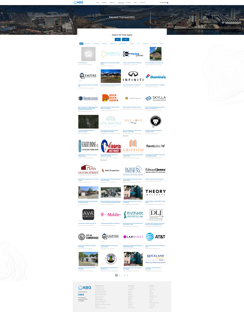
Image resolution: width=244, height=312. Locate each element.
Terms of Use (152, 304)
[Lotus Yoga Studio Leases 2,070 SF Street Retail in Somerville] (111, 122)
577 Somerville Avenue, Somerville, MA (109, 158)
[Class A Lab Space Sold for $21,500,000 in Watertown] (133, 146)
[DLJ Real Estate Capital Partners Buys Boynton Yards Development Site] (155, 214)
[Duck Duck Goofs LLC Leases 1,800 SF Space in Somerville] (111, 98)
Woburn (129, 301)
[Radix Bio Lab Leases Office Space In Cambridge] (133, 192)
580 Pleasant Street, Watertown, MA (131, 158)
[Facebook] (83, 295)
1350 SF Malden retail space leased (132, 107)
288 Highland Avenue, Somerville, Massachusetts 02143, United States (117, 133)
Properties (152, 292)
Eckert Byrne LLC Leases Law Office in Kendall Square (87, 155)
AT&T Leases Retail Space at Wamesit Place (155, 246)
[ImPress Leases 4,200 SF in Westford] (133, 54)
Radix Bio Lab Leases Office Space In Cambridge (132, 202)
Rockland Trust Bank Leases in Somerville (153, 268)
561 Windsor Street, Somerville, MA (131, 226)
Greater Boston (131, 287)
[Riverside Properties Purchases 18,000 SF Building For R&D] (88, 192)
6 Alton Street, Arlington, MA (151, 133)
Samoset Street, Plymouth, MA (107, 248)
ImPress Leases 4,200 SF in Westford (132, 63)
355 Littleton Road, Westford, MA (108, 86)
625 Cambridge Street (83, 204)
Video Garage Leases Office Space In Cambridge (132, 268)
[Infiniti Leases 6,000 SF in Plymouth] (133, 76)
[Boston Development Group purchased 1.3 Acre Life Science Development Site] (111, 192)
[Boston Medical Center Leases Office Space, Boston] (133, 170)
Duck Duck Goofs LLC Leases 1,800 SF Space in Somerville (110, 107)
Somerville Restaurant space (101, 291)
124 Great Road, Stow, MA (84, 133)
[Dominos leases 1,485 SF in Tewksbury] (155, 76)
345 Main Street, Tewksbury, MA (108, 225)
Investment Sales (153, 296)
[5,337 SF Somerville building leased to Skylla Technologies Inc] (155, 98)
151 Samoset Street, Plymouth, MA (130, 86)
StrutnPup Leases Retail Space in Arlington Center (153, 131)
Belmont (129, 291)
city (138, 43)
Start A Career (152, 289)
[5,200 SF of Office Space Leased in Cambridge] (88, 237)
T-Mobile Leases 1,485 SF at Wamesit (110, 223)
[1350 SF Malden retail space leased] (133, 98)
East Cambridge (131, 307)
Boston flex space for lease (100, 292)
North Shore (130, 304)
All (81, 43)
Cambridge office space (100, 287)
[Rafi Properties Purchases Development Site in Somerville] (111, 170)
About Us (151, 287)
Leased (125, 39)
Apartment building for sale (100, 307)
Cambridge (113, 43)
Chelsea (132, 43)
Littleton (154, 43)
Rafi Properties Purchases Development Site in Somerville (111, 179)
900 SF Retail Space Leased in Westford (111, 85)
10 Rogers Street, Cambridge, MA (85, 158)
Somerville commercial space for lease (103, 304)
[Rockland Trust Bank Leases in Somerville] (155, 259)
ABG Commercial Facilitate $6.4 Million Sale (88, 85)
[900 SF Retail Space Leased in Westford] (111, 76)
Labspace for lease (99, 297)
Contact (151, 299)
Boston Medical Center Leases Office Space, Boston (132, 179)
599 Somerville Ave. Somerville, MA (108, 182)
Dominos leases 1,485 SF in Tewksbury (155, 85)
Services (151, 294)
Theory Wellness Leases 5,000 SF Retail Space (155, 202)
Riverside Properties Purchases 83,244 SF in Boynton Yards (133, 224)
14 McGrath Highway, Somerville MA (153, 158)
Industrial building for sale (100, 299)
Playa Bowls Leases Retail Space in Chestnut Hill (109, 268)
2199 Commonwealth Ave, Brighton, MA (110, 271)
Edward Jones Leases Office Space (154, 179)
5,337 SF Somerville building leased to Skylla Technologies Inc (155, 107)
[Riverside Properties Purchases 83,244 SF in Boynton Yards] (133, 214)
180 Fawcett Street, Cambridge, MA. (86, 225)
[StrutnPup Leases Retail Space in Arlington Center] (155, 122)
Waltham (130, 299)
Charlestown (122, 43)
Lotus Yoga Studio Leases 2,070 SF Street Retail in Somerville (109, 131)
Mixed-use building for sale (100, 301)
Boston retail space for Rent (100, 294)
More (161, 43)
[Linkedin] (79, 295)
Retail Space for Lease (99, 302)
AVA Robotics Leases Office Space (87, 223)
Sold (118, 39)
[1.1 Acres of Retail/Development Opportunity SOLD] (88, 122)
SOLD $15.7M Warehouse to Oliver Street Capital (88, 179)
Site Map (151, 307)
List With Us (152, 297)
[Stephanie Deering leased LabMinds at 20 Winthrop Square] (133, 237)
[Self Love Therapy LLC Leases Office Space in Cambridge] (133, 122)
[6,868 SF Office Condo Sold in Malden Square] (111, 54)
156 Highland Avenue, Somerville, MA (153, 271)
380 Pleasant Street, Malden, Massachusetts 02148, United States (138, 109)
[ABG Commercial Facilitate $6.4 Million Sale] (88, 76)
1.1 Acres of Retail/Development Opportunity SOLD (86, 131)
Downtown (130, 306)
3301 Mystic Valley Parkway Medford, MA (154, 204)
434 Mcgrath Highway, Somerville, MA (109, 110)
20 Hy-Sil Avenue (82, 63)
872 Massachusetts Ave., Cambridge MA (132, 133)
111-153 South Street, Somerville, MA (153, 226)
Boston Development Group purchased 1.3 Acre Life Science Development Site (111, 202)
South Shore (130, 302)
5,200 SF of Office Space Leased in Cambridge (87, 246)
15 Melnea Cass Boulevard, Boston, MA (132, 182)
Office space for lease (99, 296)
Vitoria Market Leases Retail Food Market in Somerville (109, 155)
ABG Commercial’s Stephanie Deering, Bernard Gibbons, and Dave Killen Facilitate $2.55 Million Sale (88, 108)
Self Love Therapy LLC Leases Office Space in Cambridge (132, 131)
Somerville (130, 292)
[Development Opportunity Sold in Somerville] (88, 259)
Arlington (96, 43)
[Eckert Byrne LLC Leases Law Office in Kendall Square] (88, 146)
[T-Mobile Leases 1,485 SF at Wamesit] (111, 214)
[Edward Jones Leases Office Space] (155, 170)
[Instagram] (81, 295)
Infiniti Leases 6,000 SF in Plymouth (132, 85)
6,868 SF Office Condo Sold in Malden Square (110, 63)
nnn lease (97, 306)
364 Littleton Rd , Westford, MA (130, 64)
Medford (129, 294)
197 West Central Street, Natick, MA (86, 88)
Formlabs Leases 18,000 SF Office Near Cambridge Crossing (155, 155)
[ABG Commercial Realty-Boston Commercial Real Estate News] (78, 2)
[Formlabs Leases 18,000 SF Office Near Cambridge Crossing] (155, 146)
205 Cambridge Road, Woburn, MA (154, 63)
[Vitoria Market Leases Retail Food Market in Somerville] (111, 146)
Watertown (130, 297)
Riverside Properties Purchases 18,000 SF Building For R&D (87, 202)
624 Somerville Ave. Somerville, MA (153, 181)
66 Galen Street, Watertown (107, 204)
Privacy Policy (152, 306)
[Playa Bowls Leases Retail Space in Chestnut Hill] (111, 259)
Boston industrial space (99, 289)
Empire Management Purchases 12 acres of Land (109, 246)
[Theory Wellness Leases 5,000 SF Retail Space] (155, 192)
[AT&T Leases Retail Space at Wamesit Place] (155, 237)
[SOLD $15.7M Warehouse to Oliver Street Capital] (88, 170)
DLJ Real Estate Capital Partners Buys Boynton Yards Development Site (155, 224)
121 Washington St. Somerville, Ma (85, 271)
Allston (88, 43)
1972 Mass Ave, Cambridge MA (85, 248)
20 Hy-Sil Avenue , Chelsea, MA (85, 64)
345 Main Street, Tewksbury (151, 86)
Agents (151, 291)
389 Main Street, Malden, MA (107, 65)
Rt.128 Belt (130, 296)
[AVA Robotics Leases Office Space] (88, 214)
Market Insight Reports (154, 302)
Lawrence (145, 43)
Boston (104, 43)
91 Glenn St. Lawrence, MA (84, 182)
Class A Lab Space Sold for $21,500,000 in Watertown (133, 155)
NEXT (127, 275)
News (151, 301)
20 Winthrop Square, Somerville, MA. (131, 248)
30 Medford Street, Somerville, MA (153, 110)
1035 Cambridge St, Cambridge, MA (131, 204)
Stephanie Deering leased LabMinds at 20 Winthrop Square (133, 246)
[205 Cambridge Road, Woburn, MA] (155, 54)
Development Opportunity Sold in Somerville (86, 268)
